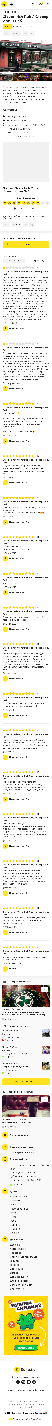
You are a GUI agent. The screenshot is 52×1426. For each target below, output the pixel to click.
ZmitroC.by (35, 1419)
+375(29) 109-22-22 (16, 120)
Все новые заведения (26, 1082)
